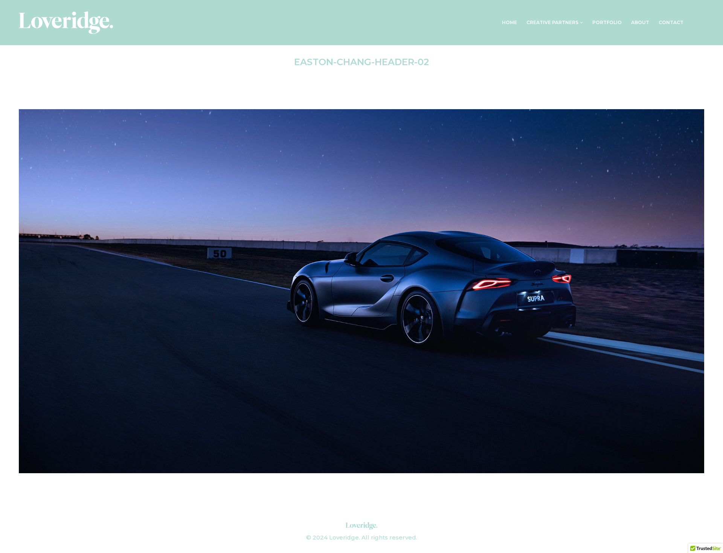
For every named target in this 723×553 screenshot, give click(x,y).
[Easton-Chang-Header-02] (361, 291)
